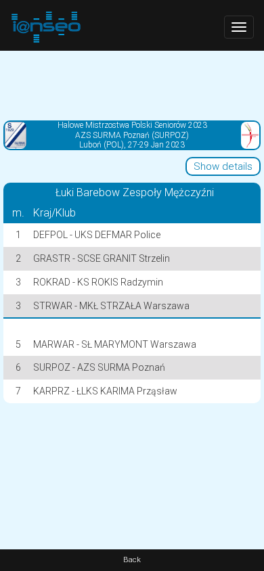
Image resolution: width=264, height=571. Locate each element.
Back (132, 559)
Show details (223, 166)
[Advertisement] (132, 84)
